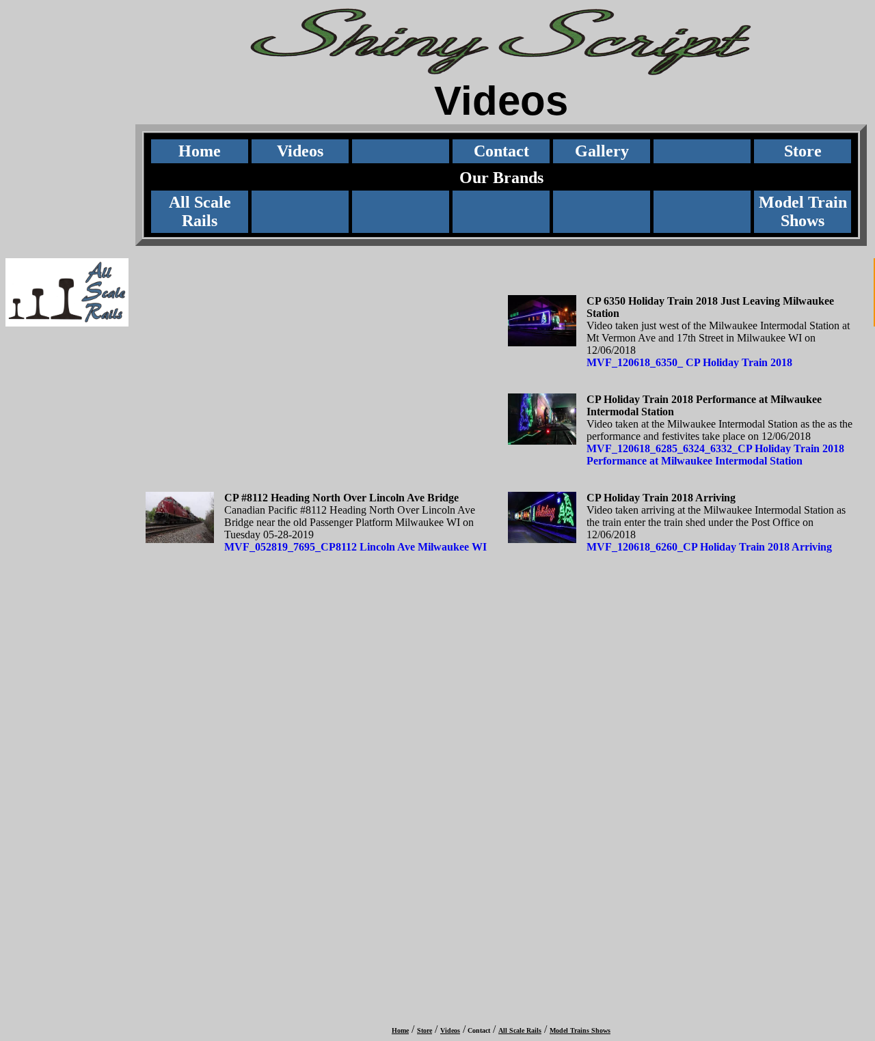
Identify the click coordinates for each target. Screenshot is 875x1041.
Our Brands (501, 177)
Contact (501, 151)
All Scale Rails (200, 211)
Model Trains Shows (580, 1030)
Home (199, 151)
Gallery (602, 151)
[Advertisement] (64, 407)
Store (803, 151)
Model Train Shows (803, 211)
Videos (300, 151)
